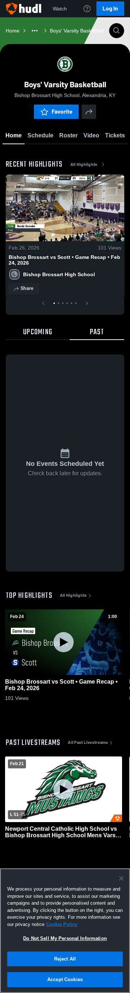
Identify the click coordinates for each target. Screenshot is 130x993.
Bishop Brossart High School (59, 274)
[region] (65, 930)
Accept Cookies (65, 979)
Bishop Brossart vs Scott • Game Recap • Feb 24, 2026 (64, 260)
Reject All (65, 959)
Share (27, 288)
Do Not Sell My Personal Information (65, 938)
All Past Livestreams (88, 742)
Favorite (62, 111)
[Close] (121, 878)
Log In (110, 8)
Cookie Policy (61, 924)
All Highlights (84, 164)
